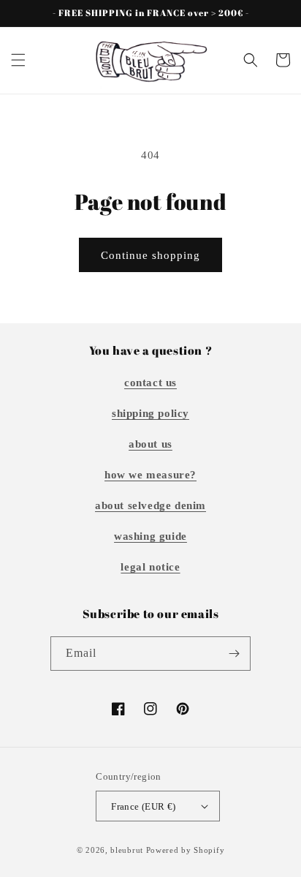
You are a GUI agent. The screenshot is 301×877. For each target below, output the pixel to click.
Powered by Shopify (185, 850)
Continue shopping (150, 255)
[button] (18, 60)
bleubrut (126, 850)
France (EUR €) (143, 806)
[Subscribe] (234, 653)
